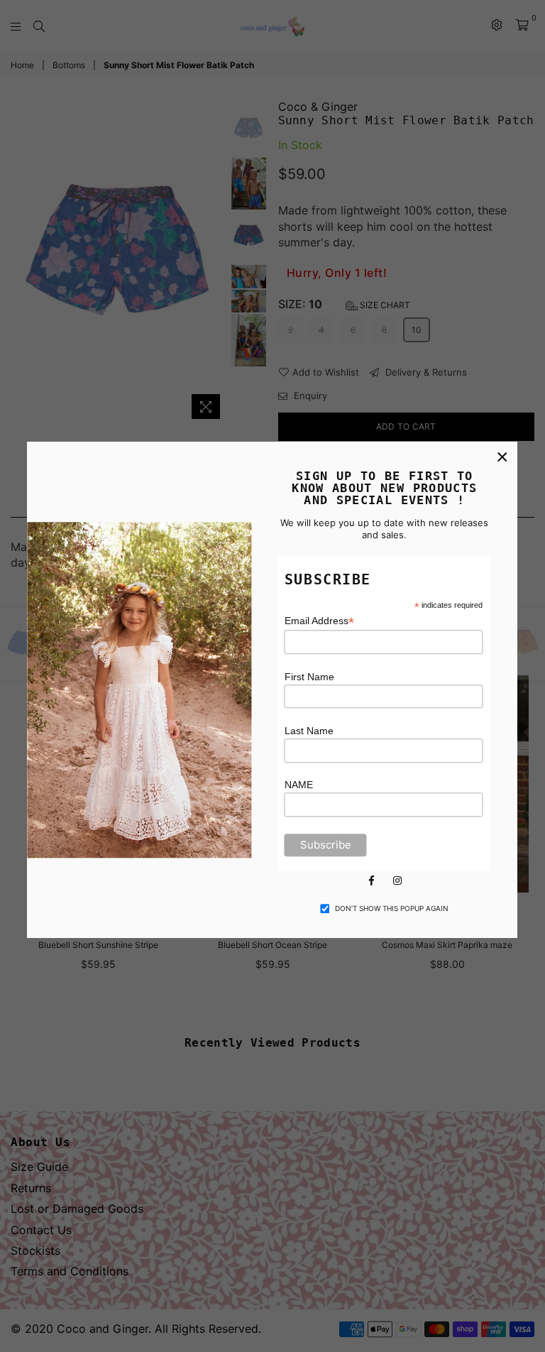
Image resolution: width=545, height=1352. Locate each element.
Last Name (309, 730)
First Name (309, 676)
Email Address (319, 621)
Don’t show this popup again (391, 908)
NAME (299, 785)
